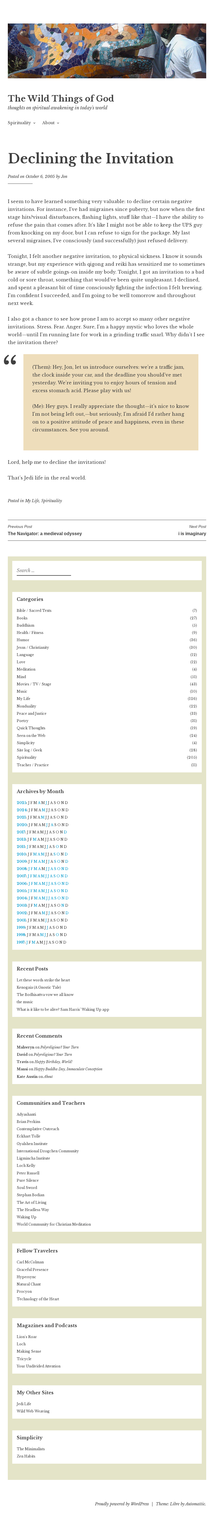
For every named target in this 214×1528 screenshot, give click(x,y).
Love (21, 662)
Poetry (22, 721)
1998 (21, 935)
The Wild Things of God (61, 99)
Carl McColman (30, 1262)
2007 (21, 876)
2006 (22, 883)
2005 (21, 891)
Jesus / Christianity (33, 647)
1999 (21, 927)
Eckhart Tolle (28, 1136)
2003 (21, 905)
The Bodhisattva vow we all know (45, 995)
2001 (21, 920)
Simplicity (26, 743)
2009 (21, 861)
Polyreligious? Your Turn (59, 1047)
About (48, 122)
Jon (64, 176)
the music (25, 1002)
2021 (21, 817)
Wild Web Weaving (33, 1411)
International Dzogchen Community (48, 1151)
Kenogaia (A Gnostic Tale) (39, 987)
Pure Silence (28, 1180)
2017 (21, 832)
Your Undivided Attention (38, 1366)
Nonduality (26, 706)
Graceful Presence (32, 1270)
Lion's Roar (27, 1337)
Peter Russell (28, 1173)
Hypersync (26, 1277)
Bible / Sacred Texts (34, 610)
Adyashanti (26, 1114)
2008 (21, 869)
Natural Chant (29, 1284)
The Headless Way (33, 1210)
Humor (23, 640)
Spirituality (19, 122)
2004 (22, 898)
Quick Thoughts (31, 728)
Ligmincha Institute (33, 1158)
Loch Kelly (26, 1165)
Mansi (22, 1069)
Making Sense (29, 1351)
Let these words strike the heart (43, 980)
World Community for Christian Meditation (54, 1224)
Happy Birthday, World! (53, 1062)
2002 (22, 913)
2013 (21, 839)
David (22, 1054)
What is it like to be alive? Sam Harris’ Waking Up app (63, 1009)
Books (22, 618)
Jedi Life (24, 1404)
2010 (21, 854)
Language (25, 655)
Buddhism (25, 625)
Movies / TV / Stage (34, 684)
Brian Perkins (28, 1122)
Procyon (24, 1291)
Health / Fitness (30, 633)
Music (22, 691)
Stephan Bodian (30, 1195)
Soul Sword (27, 1188)
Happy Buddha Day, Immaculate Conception (68, 1069)
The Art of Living (32, 1202)
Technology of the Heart (38, 1299)
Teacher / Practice (33, 765)
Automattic (195, 1503)
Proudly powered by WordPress (122, 1503)
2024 (22, 810)
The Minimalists (31, 1449)
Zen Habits (26, 1456)
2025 (21, 803)
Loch (21, 1344)
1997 (21, 942)
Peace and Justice (32, 713)
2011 (21, 847)
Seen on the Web (31, 736)
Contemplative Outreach (38, 1129)
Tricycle (24, 1359)
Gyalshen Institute (32, 1144)
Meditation (26, 669)
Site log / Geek (29, 750)
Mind (21, 677)
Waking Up (27, 1217)
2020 (22, 825)
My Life (32, 500)
